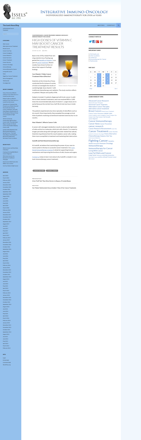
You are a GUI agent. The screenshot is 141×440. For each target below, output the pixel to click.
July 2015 (5, 281)
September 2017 (7, 221)
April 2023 (5, 175)
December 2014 (7, 297)
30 (99, 86)
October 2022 (6, 189)
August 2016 (6, 251)
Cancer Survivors (7, 57)
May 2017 (5, 230)
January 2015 (6, 295)
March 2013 (6, 345)
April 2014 (5, 316)
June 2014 (5, 311)
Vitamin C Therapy (52, 170)
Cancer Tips (114, 128)
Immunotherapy (96, 145)
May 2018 (5, 203)
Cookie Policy (111, 25)
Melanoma (99, 155)
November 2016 (7, 244)
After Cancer (6, 44)
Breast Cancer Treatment (107, 111)
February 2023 (6, 180)
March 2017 (6, 235)
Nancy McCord (7, 93)
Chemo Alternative (110, 134)
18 (107, 80)
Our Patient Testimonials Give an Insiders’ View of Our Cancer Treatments (54, 187)
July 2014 (5, 309)
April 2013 (5, 343)
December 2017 (7, 214)
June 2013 (5, 339)
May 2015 (5, 286)
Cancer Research (37, 35)
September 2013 (7, 332)
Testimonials (93, 61)
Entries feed (6, 360)
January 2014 (6, 322)
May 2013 (5, 341)
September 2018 (7, 194)
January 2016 (6, 267)
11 (107, 77)
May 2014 (5, 313)
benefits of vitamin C (46, 60)
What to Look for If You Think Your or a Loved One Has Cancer (10, 94)
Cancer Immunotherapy (100, 121)
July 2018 (5, 198)
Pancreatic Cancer (93, 157)
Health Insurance (94, 143)
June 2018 (5, 201)
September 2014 (7, 304)
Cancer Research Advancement (100, 129)
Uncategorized (6, 83)
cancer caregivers (101, 115)
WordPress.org (7, 364)
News (4, 74)
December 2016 (7, 242)
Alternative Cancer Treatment (10, 46)
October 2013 (6, 329)
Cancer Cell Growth (104, 117)
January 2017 (6, 240)
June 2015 (5, 283)
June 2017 (5, 228)
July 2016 (5, 253)
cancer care (108, 113)
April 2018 (5, 205)
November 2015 (7, 272)
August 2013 (6, 334)
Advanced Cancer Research (99, 101)
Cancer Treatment (49, 35)
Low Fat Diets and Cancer (100, 153)
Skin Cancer (92, 159)
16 (99, 80)
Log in (4, 358)
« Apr (90, 88)
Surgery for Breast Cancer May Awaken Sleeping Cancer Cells (10, 125)
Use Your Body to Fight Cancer (10, 166)
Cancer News (94, 124)
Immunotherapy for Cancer (41, 36)
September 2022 (7, 191)
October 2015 (6, 274)
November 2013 (7, 327)
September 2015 (7, 276)
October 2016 (6, 247)
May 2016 (5, 258)
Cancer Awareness (98, 113)
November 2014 (7, 299)
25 (107, 83)
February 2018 (6, 210)
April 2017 (5, 233)
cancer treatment (42, 62)
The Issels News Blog (11, 25)
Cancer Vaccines (113, 131)
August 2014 (6, 306)
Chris (45, 50)
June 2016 (5, 256)
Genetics (111, 141)
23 (99, 83)
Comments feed (7, 362)
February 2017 (6, 237)
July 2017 (5, 226)
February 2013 (6, 348)
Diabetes (103, 136)
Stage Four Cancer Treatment (10, 76)
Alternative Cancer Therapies (99, 107)
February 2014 (6, 320)
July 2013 (5, 336)
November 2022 (7, 187)
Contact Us (93, 57)
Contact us (35, 157)
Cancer (91, 113)
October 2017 (6, 219)
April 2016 (5, 260)
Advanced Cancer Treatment (98, 104)
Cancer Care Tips (93, 117)
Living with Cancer (7, 71)
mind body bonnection (108, 155)
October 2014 (6, 302)
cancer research (96, 126)
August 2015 (6, 279)
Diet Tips (109, 136)
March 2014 (6, 318)
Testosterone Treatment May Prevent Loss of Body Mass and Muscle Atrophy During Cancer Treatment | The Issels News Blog (10, 108)
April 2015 (5, 288)
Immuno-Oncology (62, 35)
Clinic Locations (95, 56)
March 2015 (6, 290)
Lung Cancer (92, 155)
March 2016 (6, 263)
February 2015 (6, 293)
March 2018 (6, 208)
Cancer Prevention (106, 124)
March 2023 (6, 178)
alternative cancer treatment (99, 109)
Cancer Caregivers (7, 53)
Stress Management (8, 78)
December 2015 (7, 270)
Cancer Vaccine (7, 62)
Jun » (116, 88)
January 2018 (6, 212)
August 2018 (6, 196)
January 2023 (6, 182)
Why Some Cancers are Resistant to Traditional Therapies (8, 157)
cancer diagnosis (93, 118)
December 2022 (7, 185)
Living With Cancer (96, 151)
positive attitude (102, 157)
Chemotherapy (94, 136)
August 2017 (6, 224)
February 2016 (6, 265)
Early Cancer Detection (94, 138)
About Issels (101, 25)
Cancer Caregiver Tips (111, 115)
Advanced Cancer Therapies (96, 102)
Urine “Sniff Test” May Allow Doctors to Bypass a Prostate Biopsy (51, 180)
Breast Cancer (95, 111)
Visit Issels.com (94, 54)
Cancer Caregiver (93, 115)
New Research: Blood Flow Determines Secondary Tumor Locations (10, 136)
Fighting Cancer (98, 140)
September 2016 (7, 249)
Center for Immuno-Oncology (96, 134)
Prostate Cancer (111, 157)
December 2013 (7, 325)
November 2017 (7, 217)
